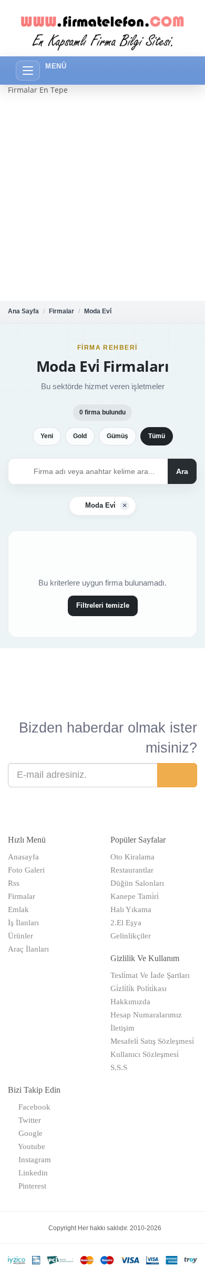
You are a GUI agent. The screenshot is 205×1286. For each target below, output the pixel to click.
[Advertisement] (102, 198)
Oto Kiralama (132, 857)
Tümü (156, 436)
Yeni (46, 436)
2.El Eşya (125, 922)
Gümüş (117, 436)
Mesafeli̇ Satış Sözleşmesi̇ (152, 1041)
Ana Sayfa (23, 311)
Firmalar (61, 311)
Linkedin (31, 1173)
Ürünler (20, 936)
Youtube (29, 1146)
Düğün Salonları (137, 883)
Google (28, 1133)
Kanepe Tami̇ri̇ (134, 896)
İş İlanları (23, 922)
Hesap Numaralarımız (146, 1015)
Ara (182, 471)
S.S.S (118, 1067)
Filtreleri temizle (102, 605)
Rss (13, 883)
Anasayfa (23, 857)
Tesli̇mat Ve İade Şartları (150, 975)
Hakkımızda (130, 1001)
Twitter (27, 1120)
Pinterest (30, 1186)
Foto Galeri (26, 870)
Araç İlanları (28, 949)
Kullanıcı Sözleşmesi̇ (144, 1054)
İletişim (122, 1028)
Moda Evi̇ (97, 311)
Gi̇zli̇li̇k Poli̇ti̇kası (138, 988)
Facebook (32, 1107)
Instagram (32, 1159)
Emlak (18, 909)
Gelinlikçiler (130, 936)
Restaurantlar (131, 870)
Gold (80, 436)
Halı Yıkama (130, 909)
